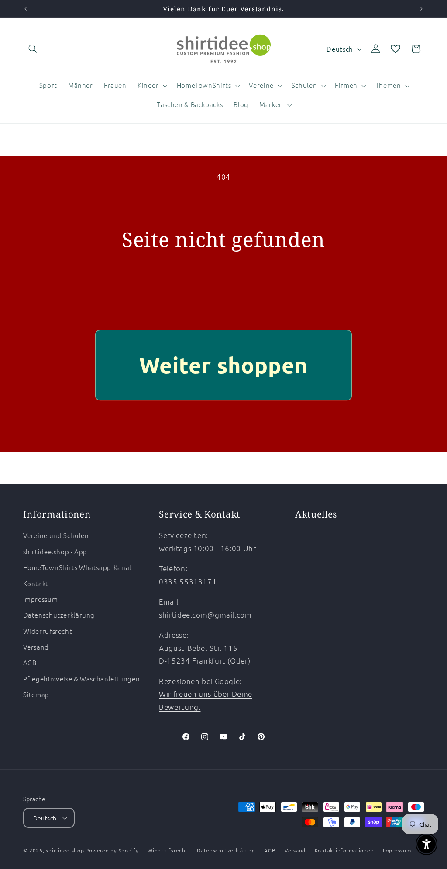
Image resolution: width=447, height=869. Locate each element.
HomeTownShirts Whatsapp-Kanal (77, 567)
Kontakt (35, 583)
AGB (30, 662)
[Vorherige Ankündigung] (25, 8)
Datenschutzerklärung (59, 614)
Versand (36, 646)
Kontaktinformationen (344, 850)
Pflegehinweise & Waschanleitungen (81, 678)
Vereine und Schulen (56, 535)
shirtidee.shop (65, 850)
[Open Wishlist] (395, 49)
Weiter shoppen (223, 365)
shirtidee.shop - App (55, 551)
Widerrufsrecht (47, 631)
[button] (33, 49)
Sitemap (36, 694)
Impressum (40, 599)
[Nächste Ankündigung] (421, 8)
